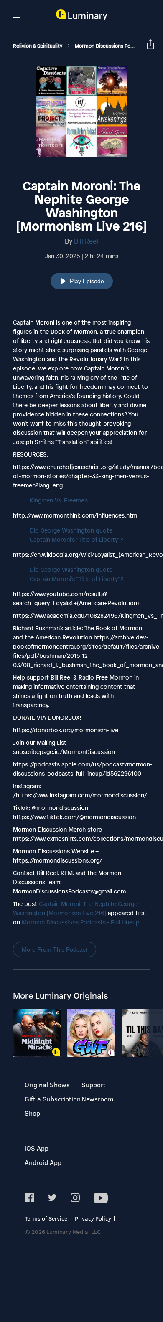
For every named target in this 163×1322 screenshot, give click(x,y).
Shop (32, 1113)
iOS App (36, 1148)
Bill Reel (86, 241)
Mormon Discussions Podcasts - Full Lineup (81, 922)
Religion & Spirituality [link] (38, 46)
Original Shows (47, 1084)
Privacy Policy (93, 1218)
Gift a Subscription (53, 1098)
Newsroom (97, 1098)
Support (94, 1084)
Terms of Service (46, 1218)
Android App (43, 1162)
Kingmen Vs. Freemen (59, 500)
